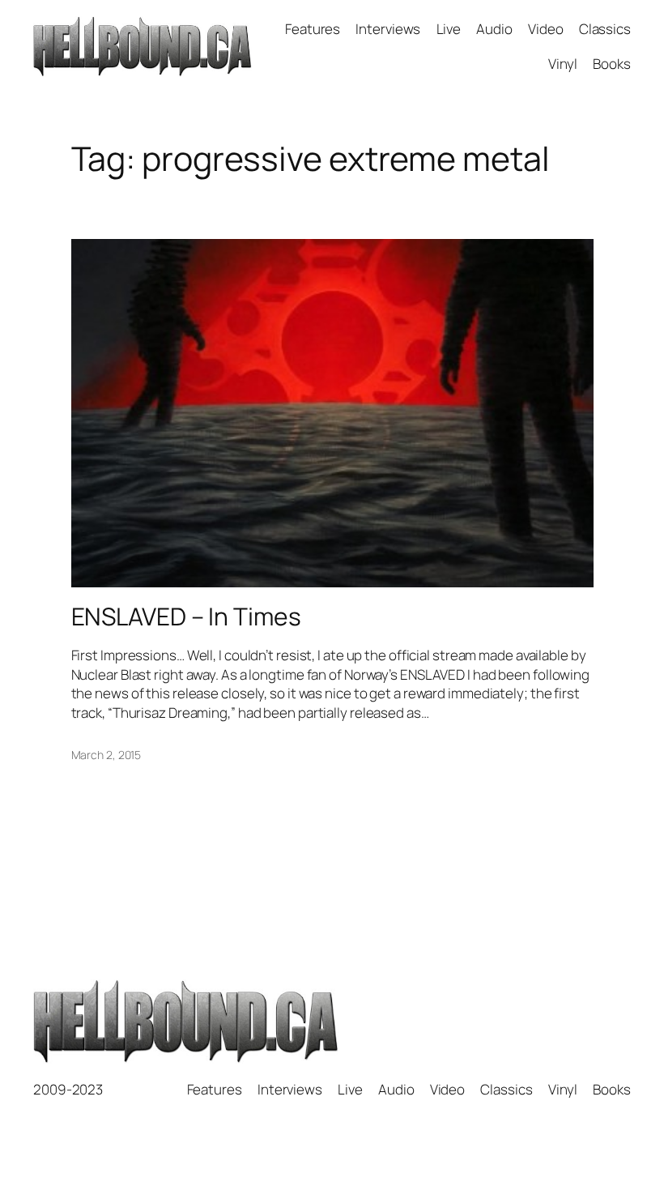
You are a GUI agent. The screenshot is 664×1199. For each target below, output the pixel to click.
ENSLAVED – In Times (186, 616)
